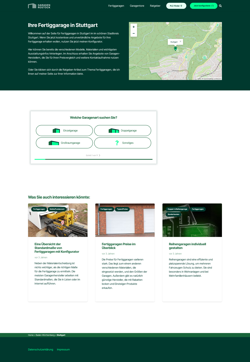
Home (31, 335)
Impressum (63, 349)
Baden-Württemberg (45, 335)
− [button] (134, 33)
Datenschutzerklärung (40, 349)
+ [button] (134, 27)
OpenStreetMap (208, 79)
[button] (220, 5)
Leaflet (199, 79)
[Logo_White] (39, 5)
